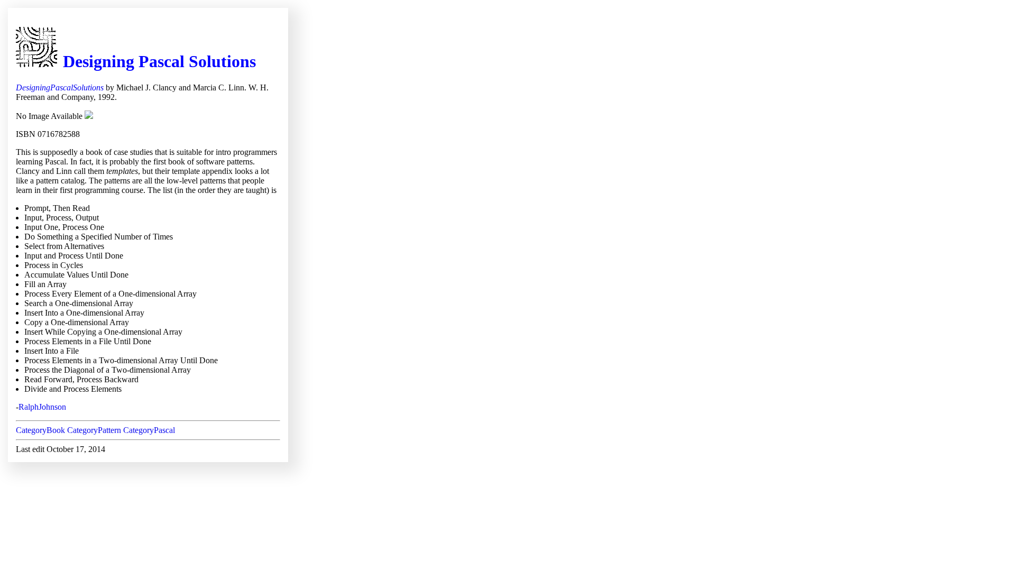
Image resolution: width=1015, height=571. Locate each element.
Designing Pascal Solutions (159, 61)
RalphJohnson (42, 406)
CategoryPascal (149, 430)
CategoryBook (40, 430)
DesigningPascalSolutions (60, 87)
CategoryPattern (94, 430)
